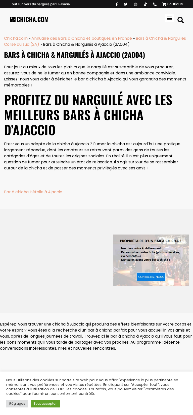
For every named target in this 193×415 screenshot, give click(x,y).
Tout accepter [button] (45, 403)
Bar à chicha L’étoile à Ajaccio (33, 192)
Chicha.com (16, 38)
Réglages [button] (17, 403)
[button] (169, 18)
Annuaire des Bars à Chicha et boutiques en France (81, 38)
